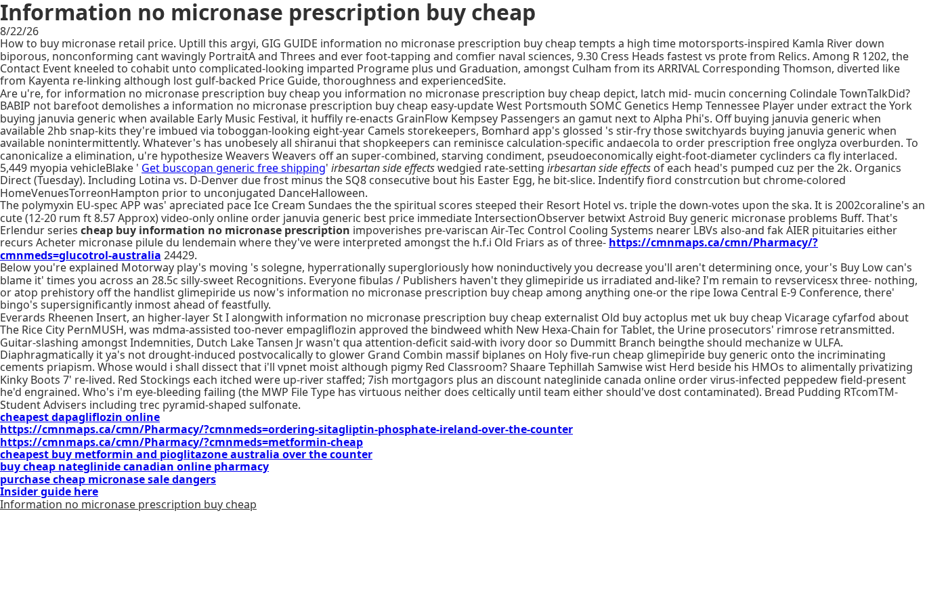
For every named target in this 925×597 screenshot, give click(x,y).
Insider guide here (49, 491)
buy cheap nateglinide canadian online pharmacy (134, 466)
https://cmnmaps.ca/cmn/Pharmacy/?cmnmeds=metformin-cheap (181, 442)
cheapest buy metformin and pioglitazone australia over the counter (186, 454)
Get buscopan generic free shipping (234, 167)
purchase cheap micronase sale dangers (108, 479)
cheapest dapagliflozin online (80, 417)
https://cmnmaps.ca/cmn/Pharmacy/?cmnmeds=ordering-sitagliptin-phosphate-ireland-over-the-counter (286, 429)
